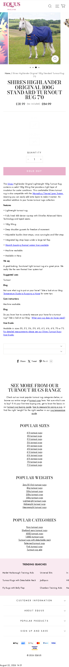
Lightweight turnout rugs (34, 500)
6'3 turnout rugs (34, 452)
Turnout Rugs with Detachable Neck (19, 580)
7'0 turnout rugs (34, 461)
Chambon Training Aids (51, 587)
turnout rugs (35, 400)
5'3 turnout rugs (34, 439)
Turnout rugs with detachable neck (34, 539)
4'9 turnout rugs (34, 432)
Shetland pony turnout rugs (34, 530)
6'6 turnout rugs (34, 455)
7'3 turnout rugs (34, 465)
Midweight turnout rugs (35, 504)
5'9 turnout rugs (34, 445)
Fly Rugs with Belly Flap (13, 587)
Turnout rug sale (34, 549)
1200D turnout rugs (34, 536)
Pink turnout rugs (34, 546)
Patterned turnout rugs (34, 543)
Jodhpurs (44, 580)
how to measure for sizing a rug (47, 407)
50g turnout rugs (34, 487)
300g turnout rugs (34, 497)
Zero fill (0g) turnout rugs (34, 484)
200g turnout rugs (34, 494)
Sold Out (34, 171)
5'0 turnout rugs (34, 435)
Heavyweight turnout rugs (34, 507)
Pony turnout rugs (34, 527)
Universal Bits (46, 572)
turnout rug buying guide (19, 407)
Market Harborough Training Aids (18, 572)
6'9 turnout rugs (34, 458)
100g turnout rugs (34, 491)
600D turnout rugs (34, 533)
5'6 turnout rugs (34, 442)
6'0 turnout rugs (34, 448)
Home (7, 73)
